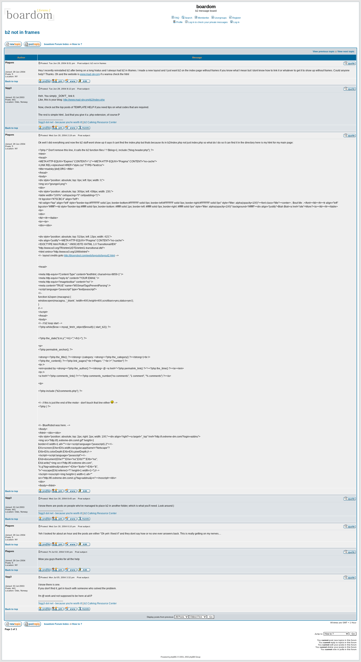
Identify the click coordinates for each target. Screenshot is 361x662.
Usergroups (221, 18)
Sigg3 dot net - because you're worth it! (60, 122)
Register (236, 18)
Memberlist (203, 18)
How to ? (77, 44)
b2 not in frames (22, 32)
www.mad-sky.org (90, 74)
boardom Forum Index (56, 44)
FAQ (177, 18)
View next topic (345, 51)
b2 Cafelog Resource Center (100, 122)
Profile (179, 22)
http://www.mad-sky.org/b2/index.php (84, 99)
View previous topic (323, 51)
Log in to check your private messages (208, 22)
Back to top (11, 81)
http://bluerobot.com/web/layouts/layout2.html (89, 255)
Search (188, 18)
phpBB (173, 657)
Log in (236, 22)
